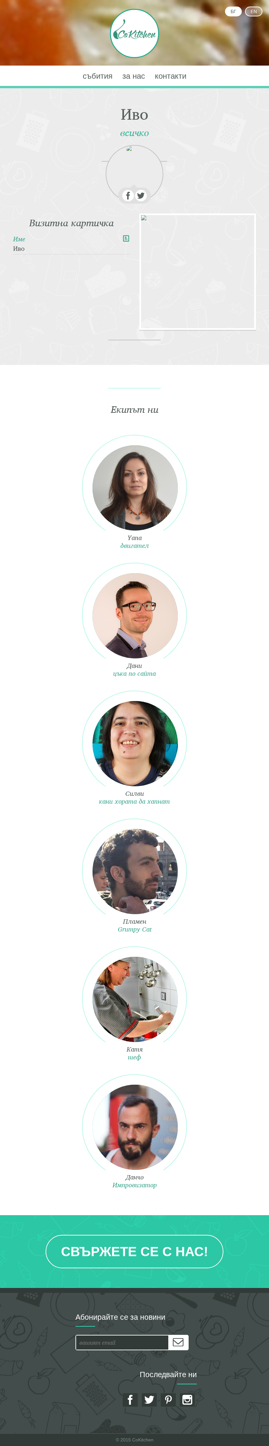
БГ (233, 11)
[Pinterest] (168, 1400)
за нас (133, 75)
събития (98, 75)
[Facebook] (128, 195)
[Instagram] (187, 1400)
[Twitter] (141, 195)
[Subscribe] (178, 1343)
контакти (170, 75)
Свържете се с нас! (134, 1251)
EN (254, 11)
